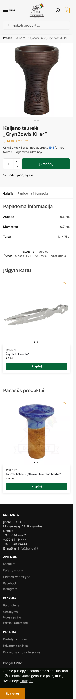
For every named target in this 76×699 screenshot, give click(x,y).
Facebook (10, 583)
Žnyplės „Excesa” (17, 354)
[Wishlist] (65, 283)
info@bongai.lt (28, 548)
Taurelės (20, 38)
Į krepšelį (46, 164)
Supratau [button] (12, 693)
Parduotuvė (11, 605)
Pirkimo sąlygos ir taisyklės (21, 652)
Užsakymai (10, 612)
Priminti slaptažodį (15, 622)
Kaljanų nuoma (13, 570)
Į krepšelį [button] (36, 366)
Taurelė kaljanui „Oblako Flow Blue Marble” (34, 474)
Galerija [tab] (8, 193)
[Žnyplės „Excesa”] (36, 311)
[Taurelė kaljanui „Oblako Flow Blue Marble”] (36, 431)
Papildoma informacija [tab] (33, 193)
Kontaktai (9, 564)
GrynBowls (39, 255)
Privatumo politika (15, 645)
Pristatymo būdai (15, 639)
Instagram (10, 589)
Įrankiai (11, 350)
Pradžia (7, 38)
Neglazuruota (57, 255)
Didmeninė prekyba (16, 577)
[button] (66, 10)
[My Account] (57, 10)
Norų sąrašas (12, 617)
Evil (51, 147)
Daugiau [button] (26, 681)
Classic (19, 255)
